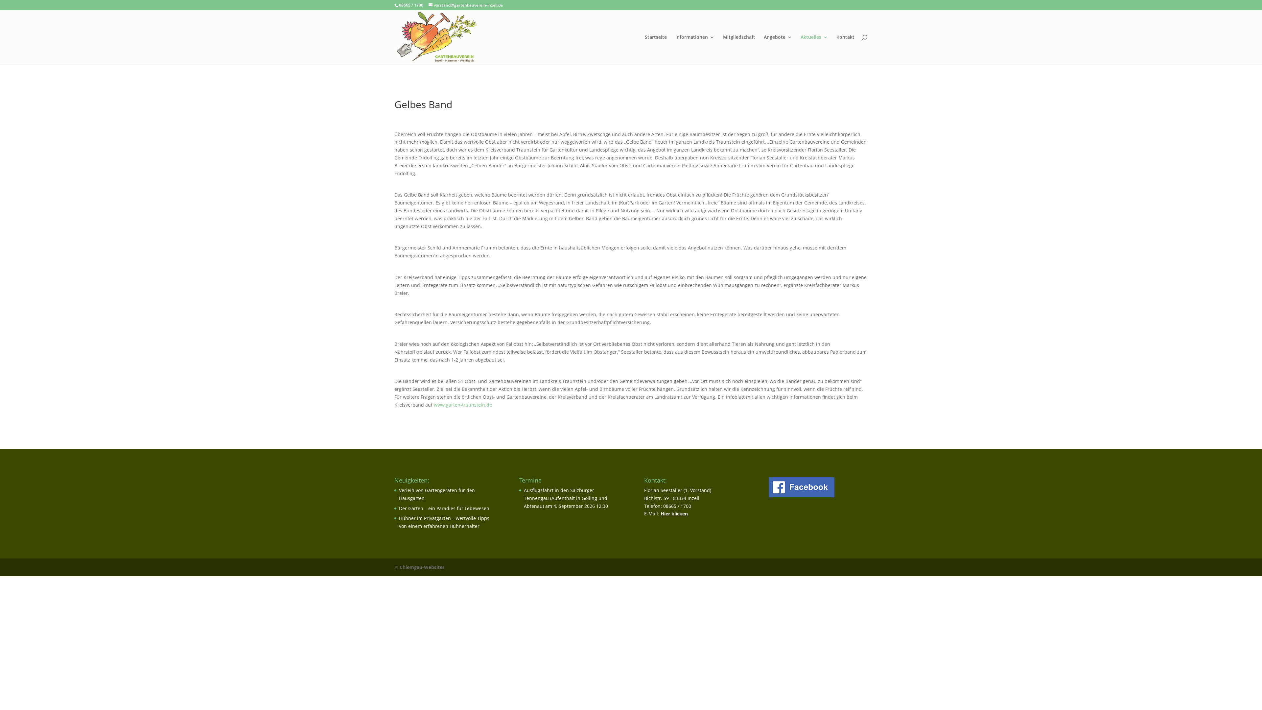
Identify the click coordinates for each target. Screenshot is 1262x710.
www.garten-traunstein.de (463, 405)
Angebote (774, 37)
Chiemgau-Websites (422, 567)
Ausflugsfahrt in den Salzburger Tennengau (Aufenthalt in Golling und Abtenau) (565, 498)
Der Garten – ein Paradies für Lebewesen (444, 508)
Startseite (656, 37)
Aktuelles (811, 37)
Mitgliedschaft (739, 37)
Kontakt (845, 37)
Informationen (691, 37)
